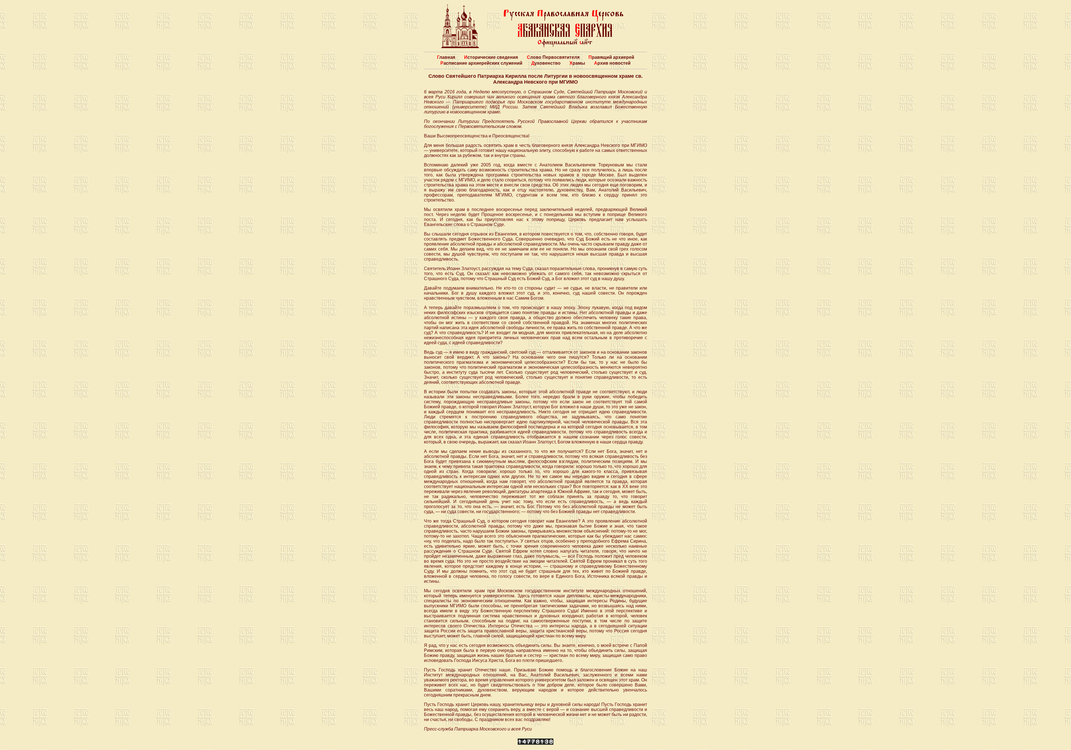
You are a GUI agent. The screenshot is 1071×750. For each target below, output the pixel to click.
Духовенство (546, 63)
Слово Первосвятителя (553, 57)
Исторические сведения (491, 57)
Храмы (577, 63)
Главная (446, 57)
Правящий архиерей (611, 57)
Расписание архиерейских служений (481, 63)
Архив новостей (612, 63)
